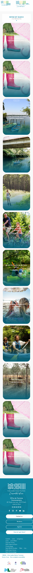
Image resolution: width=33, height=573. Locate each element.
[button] (27, 4)
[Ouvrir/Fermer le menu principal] (10, 4)
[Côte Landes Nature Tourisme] (21, 4)
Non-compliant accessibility (17, 557)
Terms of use (5, 557)
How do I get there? (19, 532)
